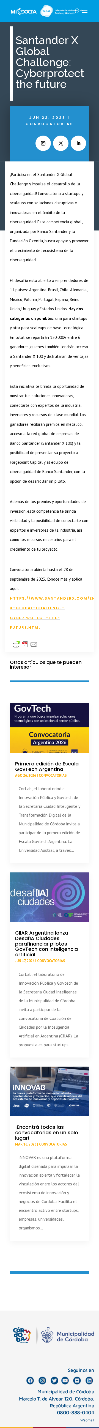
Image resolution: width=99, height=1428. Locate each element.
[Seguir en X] (60, 143)
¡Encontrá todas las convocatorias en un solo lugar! (46, 1132)
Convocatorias (50, 124)
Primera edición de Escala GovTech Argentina (47, 766)
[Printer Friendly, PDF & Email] (25, 644)
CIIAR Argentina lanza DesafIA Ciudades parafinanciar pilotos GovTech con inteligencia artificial (46, 943)
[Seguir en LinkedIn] (78, 143)
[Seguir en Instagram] (43, 143)
